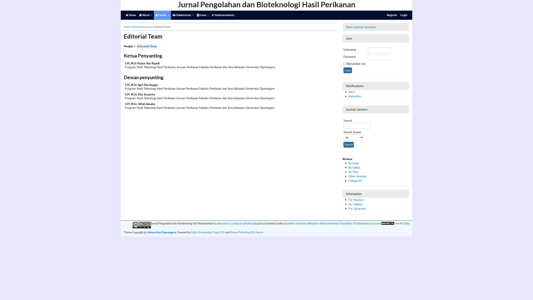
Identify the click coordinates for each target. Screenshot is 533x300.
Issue (203, 15)
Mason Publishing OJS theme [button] (246, 232)
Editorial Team (162, 26)
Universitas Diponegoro (161, 232)
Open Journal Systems (361, 27)
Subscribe (355, 96)
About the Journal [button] (142, 26)
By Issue (354, 163)
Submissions (184, 15)
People (162, 15)
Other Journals (357, 176)
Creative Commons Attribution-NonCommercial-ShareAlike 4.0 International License (333, 223)
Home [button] (127, 26)
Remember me (356, 64)
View (352, 92)
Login (403, 15)
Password (350, 57)
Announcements (224, 15)
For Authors (356, 204)
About (146, 15)
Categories (355, 180)
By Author (354, 167)
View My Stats (402, 223)
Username (350, 49)
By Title (353, 172)
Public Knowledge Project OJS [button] (208, 232)
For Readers (356, 200)
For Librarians (357, 208)
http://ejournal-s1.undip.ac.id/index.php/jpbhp (238, 223)
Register (392, 15)
